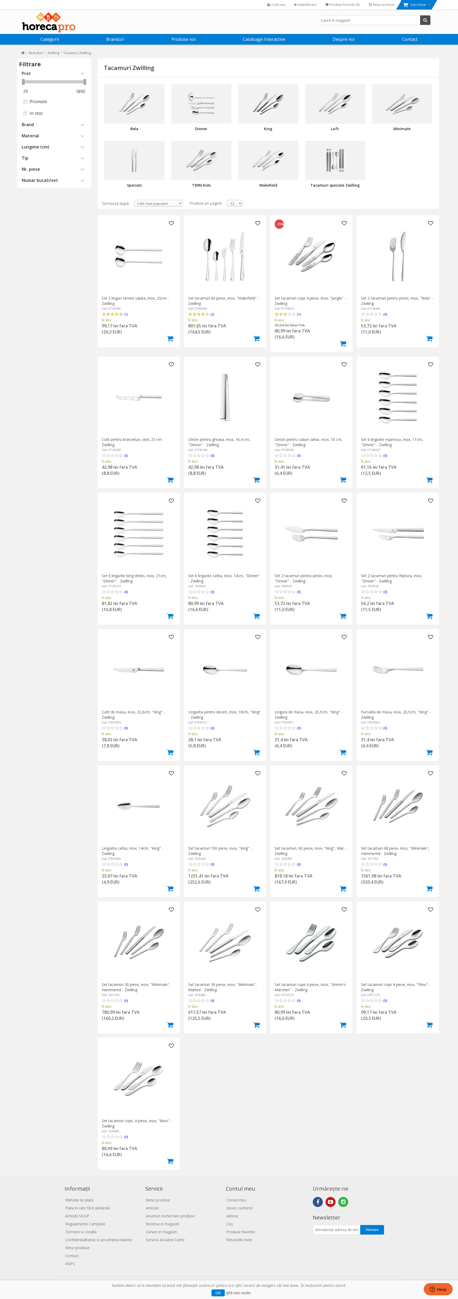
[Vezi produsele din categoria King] (268, 104)
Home (23, 54)
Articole (152, 1207)
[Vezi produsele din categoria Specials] (134, 160)
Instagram (343, 1202)
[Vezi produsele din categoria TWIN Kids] (201, 160)
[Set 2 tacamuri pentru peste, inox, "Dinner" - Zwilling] (311, 533)
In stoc (36, 113)
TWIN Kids (201, 185)
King (268, 128)
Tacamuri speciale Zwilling (335, 185)
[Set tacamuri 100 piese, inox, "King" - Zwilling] (225, 806)
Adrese (232, 1215)
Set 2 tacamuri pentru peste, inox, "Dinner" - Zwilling (304, 578)
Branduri (115, 39)
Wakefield (268, 185)
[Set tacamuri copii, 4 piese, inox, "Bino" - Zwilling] (138, 1079)
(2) (212, 314)
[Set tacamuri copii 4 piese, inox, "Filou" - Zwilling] (397, 942)
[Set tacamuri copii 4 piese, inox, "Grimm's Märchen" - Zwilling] (311, 942)
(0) (385, 314)
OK (218, 1293)
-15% (280, 224)
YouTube (330, 1202)
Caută (425, 20)
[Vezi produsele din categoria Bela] (134, 104)
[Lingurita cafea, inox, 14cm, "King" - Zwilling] (138, 806)
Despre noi (344, 39)
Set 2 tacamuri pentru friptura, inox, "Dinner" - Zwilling (391, 578)
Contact (409, 39)
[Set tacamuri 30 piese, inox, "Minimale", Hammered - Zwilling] (138, 942)
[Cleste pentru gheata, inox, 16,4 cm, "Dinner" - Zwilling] (225, 397)
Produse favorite (240, 1231)
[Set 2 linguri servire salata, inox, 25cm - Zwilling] (138, 256)
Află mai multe (238, 1292)
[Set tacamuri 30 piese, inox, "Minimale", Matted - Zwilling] (225, 942)
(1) (126, 314)
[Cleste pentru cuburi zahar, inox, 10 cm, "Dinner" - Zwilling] (311, 397)
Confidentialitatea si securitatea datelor (99, 1239)
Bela (134, 128)
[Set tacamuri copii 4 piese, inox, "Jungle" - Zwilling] (311, 256)
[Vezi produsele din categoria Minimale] (402, 104)
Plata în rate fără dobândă (87, 1207)
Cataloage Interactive (264, 39)
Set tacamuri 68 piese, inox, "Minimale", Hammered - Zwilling (395, 851)
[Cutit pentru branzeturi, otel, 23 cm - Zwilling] (138, 397)
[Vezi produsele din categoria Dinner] (201, 104)
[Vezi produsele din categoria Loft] (335, 104)
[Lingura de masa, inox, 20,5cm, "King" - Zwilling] (311, 670)
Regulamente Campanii (85, 1223)
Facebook (318, 1202)
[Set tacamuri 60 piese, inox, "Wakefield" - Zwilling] (225, 256)
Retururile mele (239, 1239)
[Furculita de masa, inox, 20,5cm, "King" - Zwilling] (397, 670)
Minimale (402, 128)
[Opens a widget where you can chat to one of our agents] (438, 1289)
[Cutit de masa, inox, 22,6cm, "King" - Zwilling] (138, 670)
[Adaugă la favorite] (171, 223)
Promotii (38, 101)
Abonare (372, 1230)
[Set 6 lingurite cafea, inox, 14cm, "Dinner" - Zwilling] (225, 533)
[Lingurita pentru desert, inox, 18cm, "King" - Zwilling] (225, 670)
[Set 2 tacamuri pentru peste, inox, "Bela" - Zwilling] (397, 256)
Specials (134, 185)
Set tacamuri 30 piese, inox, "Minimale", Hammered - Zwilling (136, 987)
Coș (229, 1223)
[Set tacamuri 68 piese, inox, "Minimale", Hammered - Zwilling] (397, 806)
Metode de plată (79, 1200)
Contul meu (236, 1200)
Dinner (201, 128)
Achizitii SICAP (77, 1215)
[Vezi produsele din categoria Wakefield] (268, 160)
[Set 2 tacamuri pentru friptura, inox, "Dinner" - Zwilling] (397, 533)
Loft (335, 128)
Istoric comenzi (239, 1207)
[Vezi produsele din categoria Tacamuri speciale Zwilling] (335, 160)
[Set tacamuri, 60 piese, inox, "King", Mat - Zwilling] (311, 806)
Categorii (50, 39)
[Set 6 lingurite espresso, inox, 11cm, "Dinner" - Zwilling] (397, 397)
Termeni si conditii (80, 1231)
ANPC (70, 1263)
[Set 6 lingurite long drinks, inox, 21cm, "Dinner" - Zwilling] (138, 533)
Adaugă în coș (170, 338)
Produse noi (183, 39)
